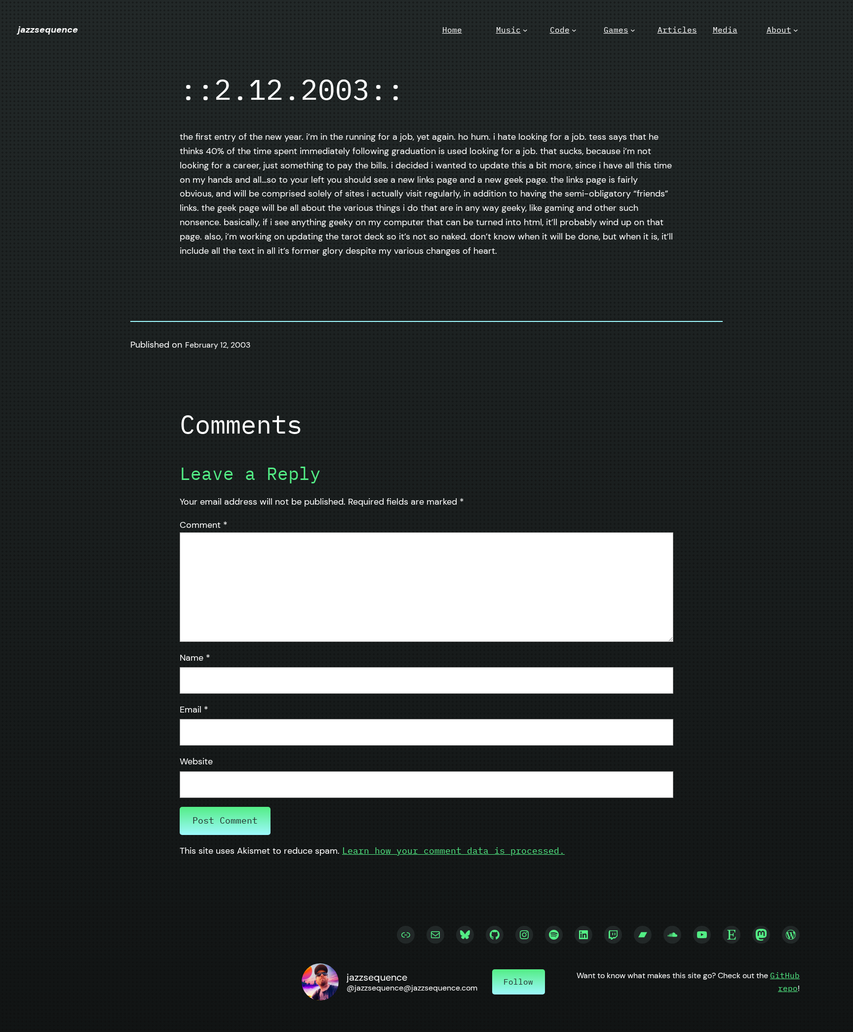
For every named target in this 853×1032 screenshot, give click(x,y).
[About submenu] (795, 30)
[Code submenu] (574, 30)
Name (195, 658)
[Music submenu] (525, 30)
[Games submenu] (632, 30)
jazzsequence (48, 30)
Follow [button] (518, 982)
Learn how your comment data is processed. (453, 850)
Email (194, 709)
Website (196, 761)
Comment (204, 525)
